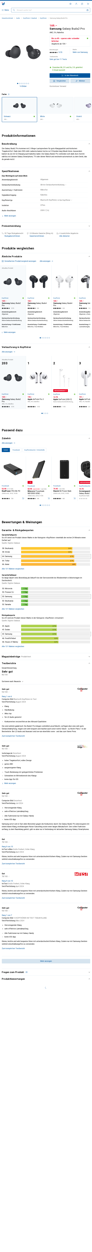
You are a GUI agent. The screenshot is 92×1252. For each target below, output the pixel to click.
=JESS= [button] (10, 1055)
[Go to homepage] (3, 3)
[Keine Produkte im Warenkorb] (88, 4)
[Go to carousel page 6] (49, 337)
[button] (70, 68)
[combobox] (18, 681)
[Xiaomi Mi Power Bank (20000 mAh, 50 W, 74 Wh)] (64, 479)
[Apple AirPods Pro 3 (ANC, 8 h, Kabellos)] (39, 382)
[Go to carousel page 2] (42, 337)
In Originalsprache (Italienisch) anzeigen (20, 1129)
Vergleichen (61, 81)
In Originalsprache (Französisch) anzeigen (20, 1232)
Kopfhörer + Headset (30, 18)
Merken (82, 81)
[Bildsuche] (87, 10)
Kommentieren (10, 1135)
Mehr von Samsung (80, 51)
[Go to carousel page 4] (45, 337)
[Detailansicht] (46, 557)
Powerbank (5, 486)
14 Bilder (23, 86)
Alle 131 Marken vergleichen (13, 569)
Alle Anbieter (64, 236)
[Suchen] (14, 10)
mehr (24, 1075)
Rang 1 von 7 (7, 915)
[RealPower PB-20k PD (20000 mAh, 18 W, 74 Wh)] (13, 479)
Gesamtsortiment (7, 18)
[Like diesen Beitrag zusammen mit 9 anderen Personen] (78, 1056)
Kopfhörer (43, 18)
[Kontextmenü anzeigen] (73, 1056)
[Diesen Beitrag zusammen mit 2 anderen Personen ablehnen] (88, 1146)
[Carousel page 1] (40, 337)
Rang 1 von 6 (7, 696)
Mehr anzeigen (9, 332)
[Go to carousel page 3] (43, 337)
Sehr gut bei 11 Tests (58, 58)
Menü (6, 10)
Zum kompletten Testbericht (13, 736)
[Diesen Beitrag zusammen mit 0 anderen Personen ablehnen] (88, 1056)
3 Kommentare (28, 1135)
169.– (53, 25)
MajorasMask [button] (12, 1145)
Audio (18, 18)
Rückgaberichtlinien (12, 236)
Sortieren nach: (8, 681)
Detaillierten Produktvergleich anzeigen (20, 261)
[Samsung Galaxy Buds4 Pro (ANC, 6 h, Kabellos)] (39, 287)
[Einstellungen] (70, 4)
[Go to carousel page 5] (47, 337)
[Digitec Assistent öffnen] (82, 4)
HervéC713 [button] (11, 1190)
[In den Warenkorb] (23, 498)
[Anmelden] (76, 4)
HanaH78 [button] (10, 1247)
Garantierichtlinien (37, 236)
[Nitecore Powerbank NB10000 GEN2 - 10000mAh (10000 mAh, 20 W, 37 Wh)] (39, 479)
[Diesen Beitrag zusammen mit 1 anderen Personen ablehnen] (88, 1248)
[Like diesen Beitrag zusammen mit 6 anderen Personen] (78, 1191)
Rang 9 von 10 (7, 847)
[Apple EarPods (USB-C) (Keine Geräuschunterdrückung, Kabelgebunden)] (64, 382)
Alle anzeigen (45, 261)
